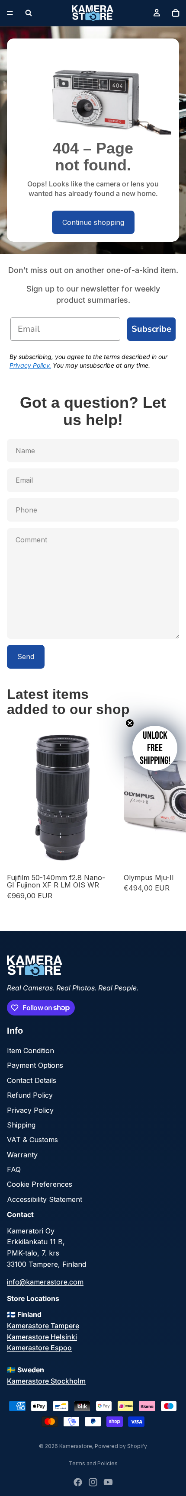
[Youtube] (108, 1482)
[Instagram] (93, 1482)
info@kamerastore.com (45, 1282)
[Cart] (175, 12)
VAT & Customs (32, 1139)
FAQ (14, 1169)
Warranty (22, 1154)
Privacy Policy (30, 1110)
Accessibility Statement (44, 1199)
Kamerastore (75, 1446)
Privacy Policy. (30, 365)
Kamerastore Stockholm (46, 1381)
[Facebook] (78, 1482)
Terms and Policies (93, 1463)
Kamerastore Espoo (39, 1347)
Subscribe (151, 329)
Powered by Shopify (121, 1446)
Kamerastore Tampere (43, 1325)
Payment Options (35, 1065)
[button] (154, 748)
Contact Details (31, 1080)
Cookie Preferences (39, 1184)
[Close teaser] (129, 723)
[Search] (28, 12)
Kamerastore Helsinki (42, 1337)
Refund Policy (30, 1095)
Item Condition (30, 1050)
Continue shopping (93, 222)
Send (25, 656)
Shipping (21, 1125)
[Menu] (10, 13)
